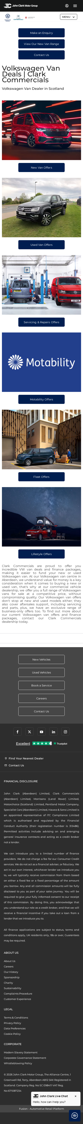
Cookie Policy (12, 1033)
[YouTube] (41, 731)
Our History (11, 971)
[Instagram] (65, 731)
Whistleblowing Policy (18, 1063)
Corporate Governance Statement (25, 1057)
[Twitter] (29, 731)
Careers (8, 966)
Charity (8, 982)
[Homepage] (18, 18)
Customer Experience (17, 999)
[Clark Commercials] (8, 17)
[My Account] (67, 6)
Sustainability (12, 988)
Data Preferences (14, 1028)
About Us (9, 961)
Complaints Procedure (18, 993)
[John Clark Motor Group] (21, 6)
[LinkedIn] (53, 731)
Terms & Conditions (16, 1017)
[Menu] (75, 5)
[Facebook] (18, 731)
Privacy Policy (12, 1023)
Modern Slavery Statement (20, 1052)
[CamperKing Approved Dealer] (30, 18)
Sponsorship (11, 977)
